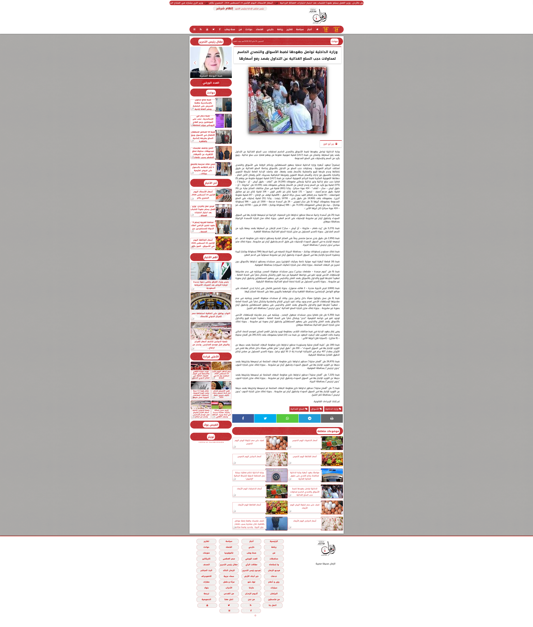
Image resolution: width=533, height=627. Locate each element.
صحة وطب (229, 29)
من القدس (229, 594)
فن (240, 29)
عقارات (206, 582)
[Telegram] (310, 418)
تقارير (289, 29)
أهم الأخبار (211, 257)
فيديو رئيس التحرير (251, 570)
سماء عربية (229, 576)
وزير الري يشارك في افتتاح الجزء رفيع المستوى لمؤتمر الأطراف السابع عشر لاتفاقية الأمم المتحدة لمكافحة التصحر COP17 (213, 3)
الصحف (206, 564)
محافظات (274, 559)
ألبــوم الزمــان (251, 594)
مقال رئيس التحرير (211, 41)
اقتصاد (259, 29)
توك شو (251, 582)
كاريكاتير (206, 559)
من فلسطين (274, 599)
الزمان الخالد (229, 570)
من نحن (251, 599)
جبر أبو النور (328, 144)
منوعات (206, 553)
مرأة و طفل (228, 582)
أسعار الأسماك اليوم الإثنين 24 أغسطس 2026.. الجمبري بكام (316, 3)
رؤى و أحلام (273, 582)
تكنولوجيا (228, 553)
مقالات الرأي (251, 564)
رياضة (280, 29)
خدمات (274, 576)
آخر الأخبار (211, 183)
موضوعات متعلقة (328, 431)
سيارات (274, 588)
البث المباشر (206, 570)
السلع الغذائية (298, 409)
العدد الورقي (211, 82)
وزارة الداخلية (332, 409)
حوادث (248, 29)
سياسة (300, 29)
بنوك (206, 588)
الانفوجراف (206, 576)
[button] (227, 63)
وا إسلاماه (274, 564)
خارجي (270, 29)
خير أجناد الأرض (251, 576)
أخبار (309, 29)
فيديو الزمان (274, 570)
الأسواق (315, 409)
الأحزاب (228, 588)
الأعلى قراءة (211, 356)
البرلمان (273, 594)
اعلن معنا (228, 599)
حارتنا (251, 588)
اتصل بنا (272, 605)
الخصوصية (206, 599)
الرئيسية (274, 541)
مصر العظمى (229, 559)
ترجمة (206, 594)
